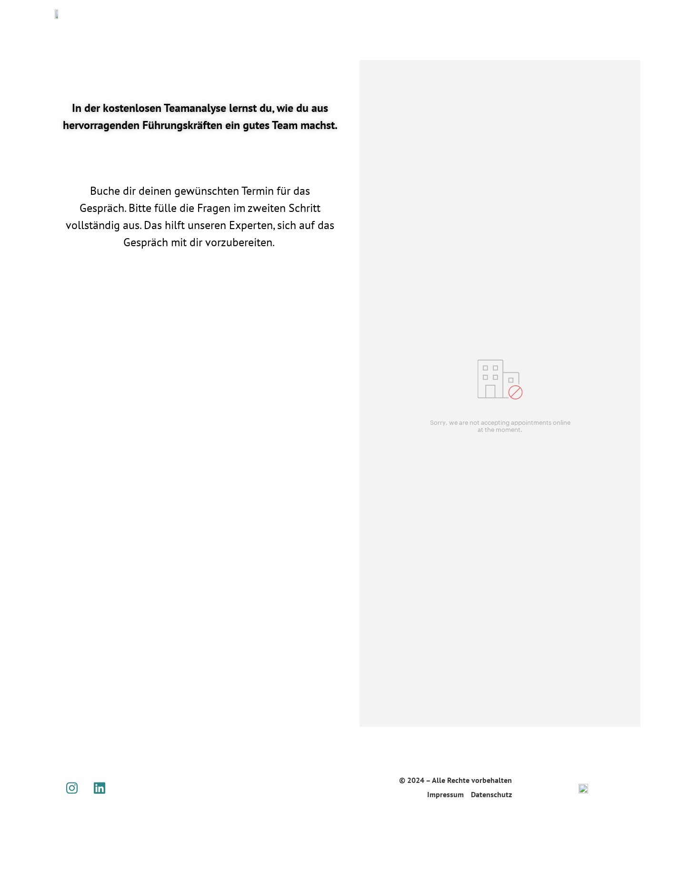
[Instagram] (72, 788)
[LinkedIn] (100, 788)
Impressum (445, 794)
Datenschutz (491, 794)
